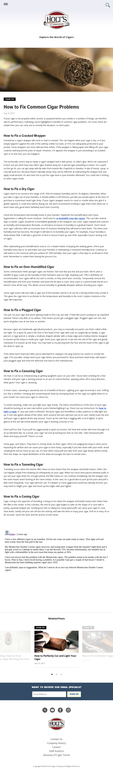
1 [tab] (51, 674)
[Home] (56, 20)
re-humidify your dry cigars (70, 218)
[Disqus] (56, 566)
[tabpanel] (56, 646)
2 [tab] (56, 674)
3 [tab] (61, 674)
